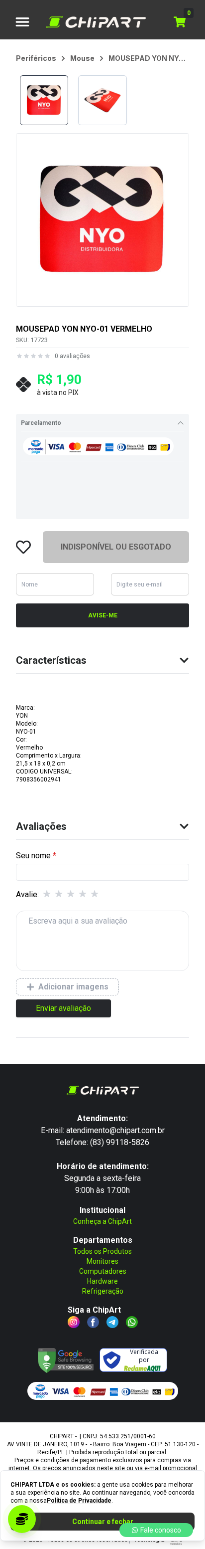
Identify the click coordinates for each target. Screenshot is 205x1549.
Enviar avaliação (63, 1008)
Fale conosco (160, 1530)
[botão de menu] (22, 22)
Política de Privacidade (79, 1500)
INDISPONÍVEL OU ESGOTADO (116, 547)
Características (51, 660)
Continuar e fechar (102, 1522)
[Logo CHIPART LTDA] (96, 21)
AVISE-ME (102, 615)
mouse (82, 58)
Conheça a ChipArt (102, 1221)
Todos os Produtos (102, 1251)
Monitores (102, 1261)
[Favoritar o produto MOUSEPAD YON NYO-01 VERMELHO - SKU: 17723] (23, 547)
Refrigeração (102, 1291)
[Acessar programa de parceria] (22, 1519)
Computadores (102, 1271)
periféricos (36, 58)
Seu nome (33, 855)
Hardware (102, 1281)
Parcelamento (41, 422)
